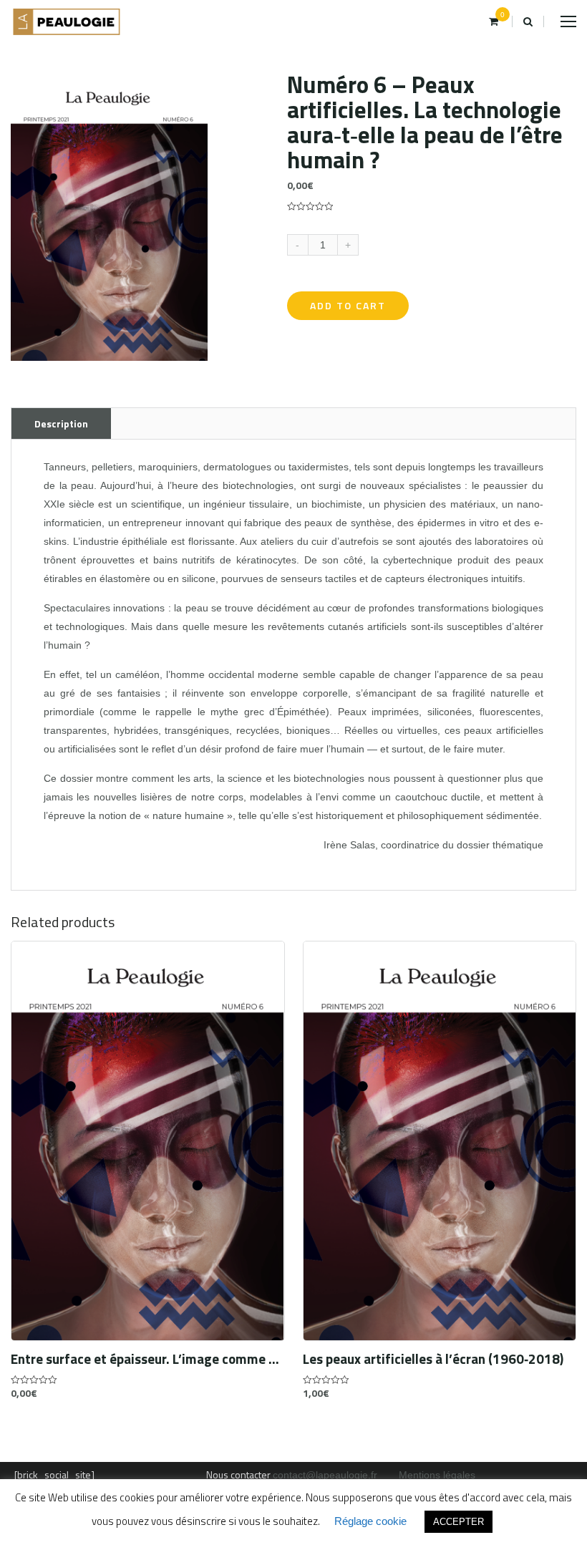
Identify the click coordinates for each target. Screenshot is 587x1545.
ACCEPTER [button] (458, 1521)
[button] (194, 85)
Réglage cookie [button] (370, 1521)
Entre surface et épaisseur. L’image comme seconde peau (148, 1359)
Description (61, 423)
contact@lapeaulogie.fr (325, 1475)
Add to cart (348, 305)
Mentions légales (437, 1475)
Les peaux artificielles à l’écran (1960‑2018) (433, 1359)
